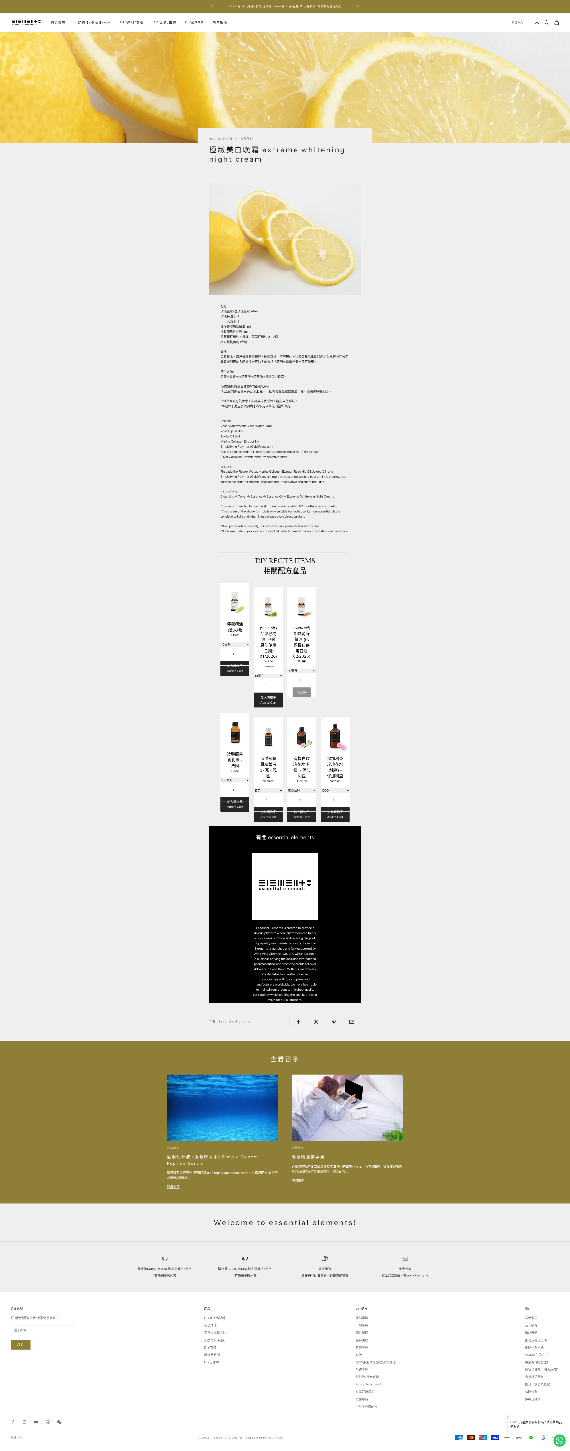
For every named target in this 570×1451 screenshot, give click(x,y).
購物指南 (220, 22)
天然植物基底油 (215, 1333)
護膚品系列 (212, 1355)
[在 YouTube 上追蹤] (36, 1422)
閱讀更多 (173, 1187)
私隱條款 (531, 1392)
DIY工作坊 (211, 1362)
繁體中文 (517, 22)
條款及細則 (533, 1399)
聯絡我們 (531, 1333)
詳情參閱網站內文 (329, 6)
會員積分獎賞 (534, 1377)
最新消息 (531, 1318)
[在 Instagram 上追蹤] (24, 1422)
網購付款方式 (534, 1347)
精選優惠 (58, 22)
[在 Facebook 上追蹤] (13, 1422)
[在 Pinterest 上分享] (334, 1022)
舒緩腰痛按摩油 (308, 1156)
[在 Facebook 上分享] (298, 1022)
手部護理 (362, 1325)
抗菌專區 (362, 1399)
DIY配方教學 (194, 22)
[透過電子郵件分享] (352, 1022)
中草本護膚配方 (366, 1406)
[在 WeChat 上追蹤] (59, 1422)
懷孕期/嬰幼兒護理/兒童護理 (376, 1362)
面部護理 (247, 138)
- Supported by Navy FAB (263, 1437)
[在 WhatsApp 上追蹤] (47, 1422)
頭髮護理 (362, 1333)
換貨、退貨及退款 (537, 1384)
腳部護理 (362, 1340)
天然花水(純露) (215, 1340)
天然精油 (210, 1325)
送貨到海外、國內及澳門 (542, 1370)
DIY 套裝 (210, 1347)
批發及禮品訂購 (536, 1340)
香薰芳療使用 (365, 1392)
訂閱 (20, 1344)
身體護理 (298, 1148)
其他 (359, 1355)
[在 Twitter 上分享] (316, 1022)
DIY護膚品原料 (214, 1318)
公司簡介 (531, 1325)
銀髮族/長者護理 (367, 1377)
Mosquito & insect (368, 1384)
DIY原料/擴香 (132, 22)
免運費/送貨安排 (536, 1362)
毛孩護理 (362, 1370)
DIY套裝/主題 (164, 22)
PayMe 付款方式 (536, 1355)
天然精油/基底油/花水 (92, 22)
